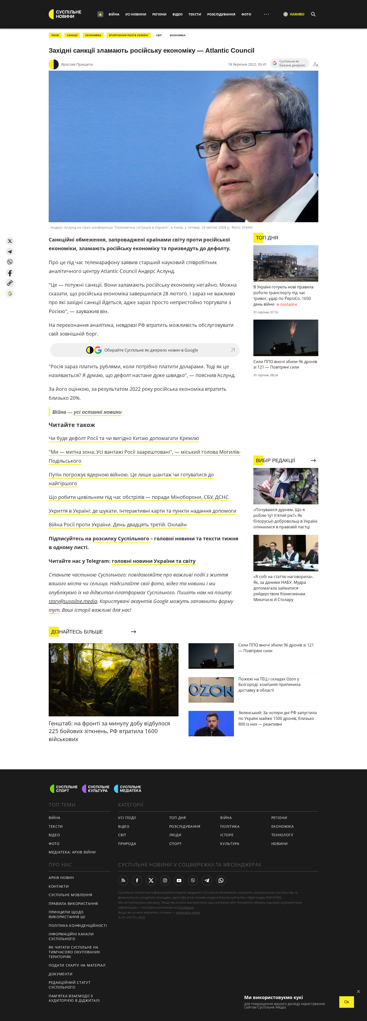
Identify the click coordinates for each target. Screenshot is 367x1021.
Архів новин (61, 877)
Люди (175, 834)
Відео (178, 14)
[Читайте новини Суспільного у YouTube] (179, 880)
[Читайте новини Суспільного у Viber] (193, 880)
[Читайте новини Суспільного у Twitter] (151, 880)
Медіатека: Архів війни (72, 852)
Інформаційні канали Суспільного (71, 936)
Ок (346, 1002)
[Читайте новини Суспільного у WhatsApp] (221, 880)
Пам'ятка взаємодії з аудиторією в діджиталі (74, 998)
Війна (114, 14)
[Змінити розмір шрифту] (315, 64)
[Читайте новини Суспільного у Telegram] (207, 880)
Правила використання (73, 903)
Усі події (127, 817)
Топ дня (177, 817)
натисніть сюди (188, 912)
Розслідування (221, 14)
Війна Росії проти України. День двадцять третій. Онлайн (118, 524)
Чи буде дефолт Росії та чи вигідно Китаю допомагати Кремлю (124, 438)
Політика (230, 826)
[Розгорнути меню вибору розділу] (100, 14)
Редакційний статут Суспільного (70, 985)
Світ (122, 834)
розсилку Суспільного (121, 538)
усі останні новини (98, 411)
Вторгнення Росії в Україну (128, 35)
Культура (229, 843)
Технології (282, 834)
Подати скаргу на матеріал (77, 965)
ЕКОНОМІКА (93, 35)
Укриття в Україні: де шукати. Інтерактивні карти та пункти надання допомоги (142, 510)
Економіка (282, 826)
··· (266, 14)
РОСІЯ (55, 35)
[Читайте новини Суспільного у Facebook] (137, 880)
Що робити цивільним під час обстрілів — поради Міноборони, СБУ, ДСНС (139, 497)
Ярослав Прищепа (77, 64)
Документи (60, 974)
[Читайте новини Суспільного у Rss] (123, 880)
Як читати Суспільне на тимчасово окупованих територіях (74, 952)
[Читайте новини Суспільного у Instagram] (165, 880)
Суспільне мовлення (70, 894)
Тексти (194, 14)
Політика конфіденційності (78, 925)
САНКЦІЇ (72, 35)
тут (54, 610)
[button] (9, 241)
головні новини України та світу (153, 561)
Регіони (159, 14)
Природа (127, 843)
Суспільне (185, 907)
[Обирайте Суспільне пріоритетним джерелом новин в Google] (9, 293)
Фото (246, 14)
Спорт (175, 843)
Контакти (59, 886)
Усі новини (135, 14)
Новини (279, 843)
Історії (226, 834)
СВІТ (159, 35)
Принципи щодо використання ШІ (67, 914)
